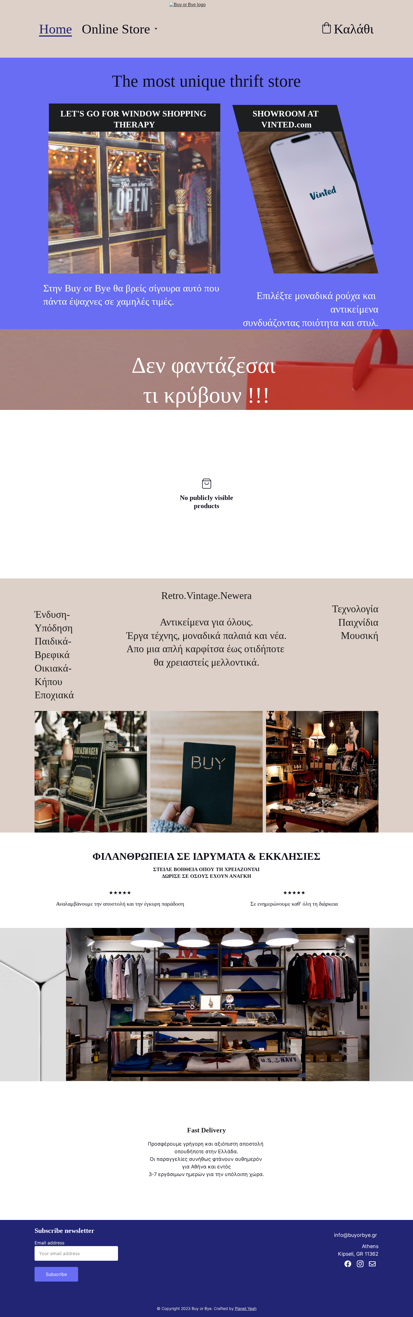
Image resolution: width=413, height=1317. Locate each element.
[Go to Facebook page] (347, 1263)
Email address (49, 1243)
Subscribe (56, 1274)
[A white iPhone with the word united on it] (307, 202)
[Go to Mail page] (372, 1263)
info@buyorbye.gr (355, 1235)
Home (55, 28)
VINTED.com (286, 124)
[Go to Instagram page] (360, 1263)
